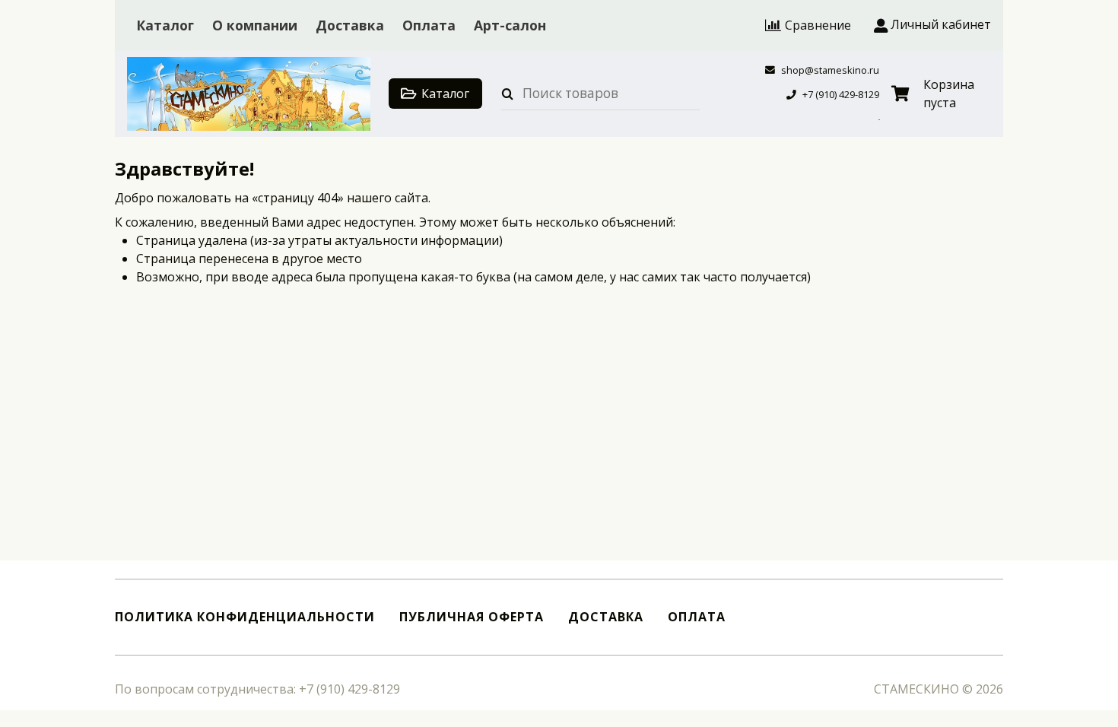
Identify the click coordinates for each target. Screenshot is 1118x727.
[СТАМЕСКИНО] (248, 94)
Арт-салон (510, 25)
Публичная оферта (471, 617)
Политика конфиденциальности (245, 617)
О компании (254, 25)
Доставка (350, 25)
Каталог (165, 25)
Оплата (429, 25)
